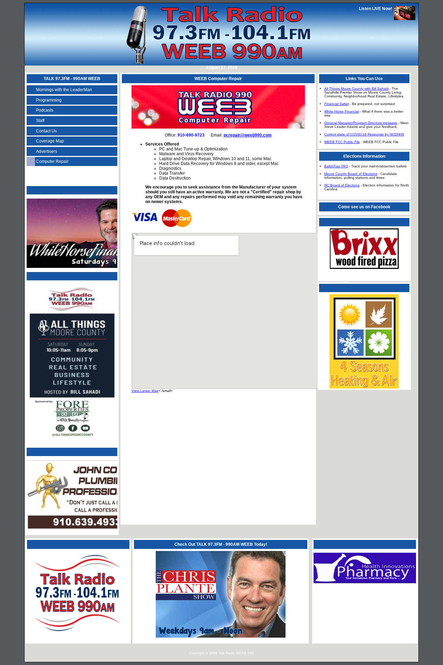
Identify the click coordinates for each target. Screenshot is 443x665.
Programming (49, 100)
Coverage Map (50, 141)
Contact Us (46, 131)
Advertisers (46, 151)
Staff (40, 120)
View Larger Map (145, 391)
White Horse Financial (341, 111)
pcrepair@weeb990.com (248, 135)
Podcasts (44, 110)
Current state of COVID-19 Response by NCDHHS (364, 134)
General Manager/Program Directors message (360, 123)
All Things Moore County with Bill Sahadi (356, 88)
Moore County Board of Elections (350, 174)
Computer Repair (52, 161)
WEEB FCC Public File (342, 142)
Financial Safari (336, 104)
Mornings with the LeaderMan (64, 89)
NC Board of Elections (342, 185)
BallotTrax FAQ (336, 166)
